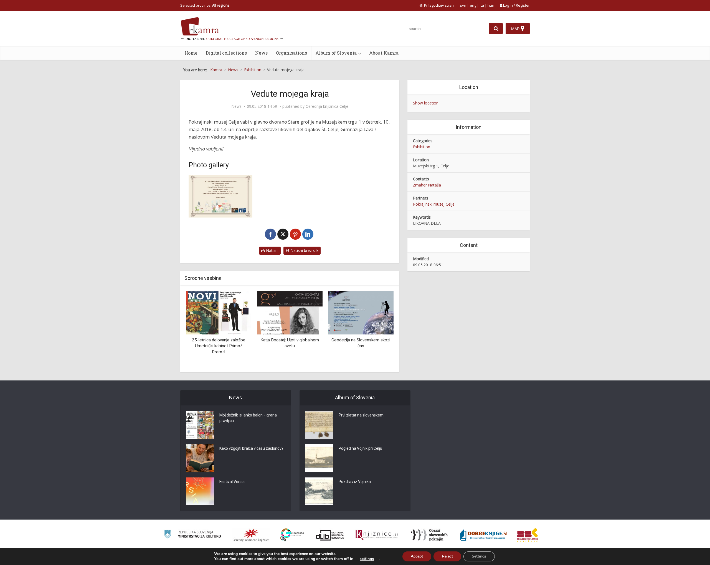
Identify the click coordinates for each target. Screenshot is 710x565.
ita (482, 5)
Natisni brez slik (303, 250)
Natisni (271, 250)
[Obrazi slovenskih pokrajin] (429, 535)
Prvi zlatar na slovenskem (361, 415)
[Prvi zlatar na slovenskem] (319, 425)
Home (190, 53)
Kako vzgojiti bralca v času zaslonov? (251, 448)
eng (473, 5)
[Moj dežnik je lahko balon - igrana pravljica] (200, 425)
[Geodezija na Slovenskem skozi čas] (361, 312)
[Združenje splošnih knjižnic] (527, 535)
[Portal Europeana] (292, 535)
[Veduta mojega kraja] (220, 196)
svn (463, 5)
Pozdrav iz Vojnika (355, 481)
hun (491, 5)
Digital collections (226, 53)
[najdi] (496, 28)
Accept (417, 556)
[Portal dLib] (330, 535)
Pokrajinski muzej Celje (434, 204)
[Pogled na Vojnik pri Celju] (319, 458)
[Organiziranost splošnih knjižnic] (251, 535)
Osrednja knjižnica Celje (327, 106)
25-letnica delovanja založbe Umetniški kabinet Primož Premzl (218, 346)
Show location (425, 103)
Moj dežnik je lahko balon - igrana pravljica (248, 418)
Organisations (291, 53)
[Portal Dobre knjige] (483, 535)
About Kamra (384, 53)
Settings (479, 556)
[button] (380, 329)
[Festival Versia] (200, 491)
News (261, 53)
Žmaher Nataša (427, 185)
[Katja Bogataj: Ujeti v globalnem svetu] (289, 312)
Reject (447, 556)
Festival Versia (232, 481)
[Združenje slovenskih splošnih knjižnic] (376, 535)
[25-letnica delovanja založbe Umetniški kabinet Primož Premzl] (218, 312)
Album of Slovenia (336, 53)
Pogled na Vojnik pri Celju (360, 448)
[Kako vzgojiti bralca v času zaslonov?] (200, 458)
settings (367, 558)
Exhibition (421, 146)
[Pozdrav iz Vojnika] (319, 491)
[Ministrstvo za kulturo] (192, 535)
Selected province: (205, 5)
